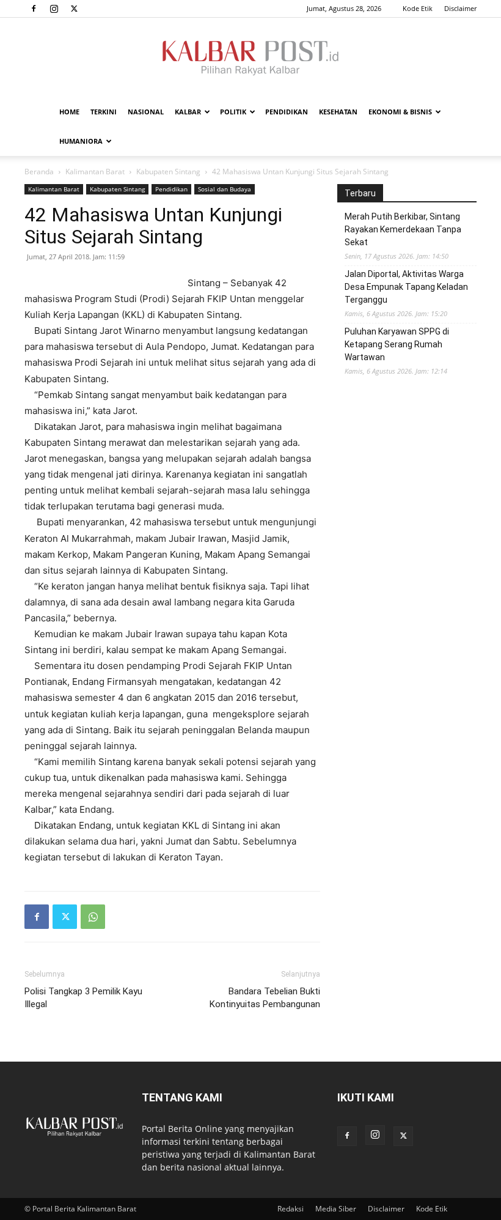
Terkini (103, 111)
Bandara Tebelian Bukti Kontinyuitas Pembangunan (265, 998)
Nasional (146, 111)
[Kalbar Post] (250, 58)
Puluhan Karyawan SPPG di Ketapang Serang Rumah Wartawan (397, 344)
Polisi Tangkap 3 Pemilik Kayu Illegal (83, 998)
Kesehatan (338, 111)
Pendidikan (286, 111)
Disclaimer (460, 8)
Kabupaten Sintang (168, 171)
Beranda (39, 171)
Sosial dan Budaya (224, 189)
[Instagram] (54, 8)
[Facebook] (33, 8)
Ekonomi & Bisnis (400, 111)
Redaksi (290, 1208)
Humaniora (81, 141)
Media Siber (335, 1208)
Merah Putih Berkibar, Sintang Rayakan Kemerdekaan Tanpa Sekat (403, 229)
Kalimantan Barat (95, 171)
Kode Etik (418, 8)
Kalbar (188, 111)
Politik (233, 111)
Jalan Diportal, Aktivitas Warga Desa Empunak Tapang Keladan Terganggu (406, 287)
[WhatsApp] (93, 916)
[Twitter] (74, 8)
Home (69, 111)
